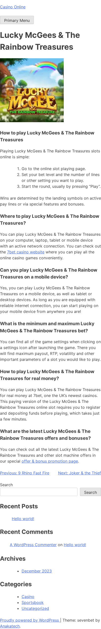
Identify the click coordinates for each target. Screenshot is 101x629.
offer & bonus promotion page (50, 461)
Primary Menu (17, 20)
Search (6, 484)
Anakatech (10, 626)
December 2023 (37, 571)
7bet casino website (25, 251)
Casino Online (12, 6)
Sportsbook (33, 602)
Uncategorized (35, 608)
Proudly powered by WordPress (30, 620)
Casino (28, 596)
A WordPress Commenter (33, 544)
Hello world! (23, 518)
